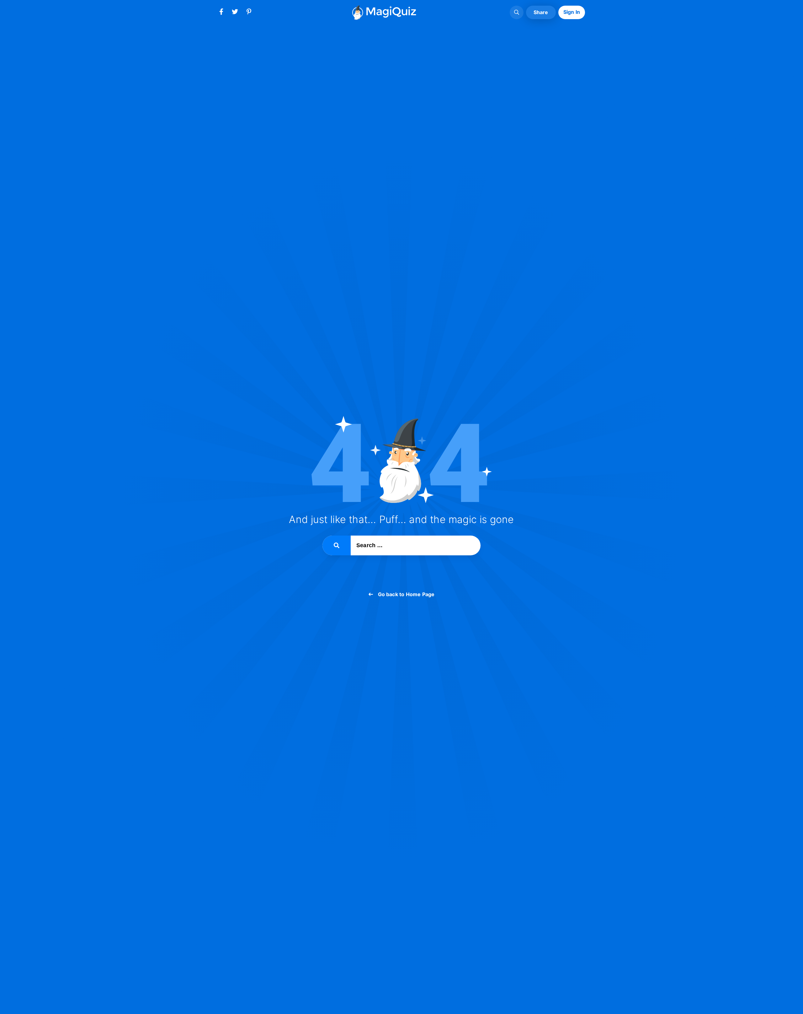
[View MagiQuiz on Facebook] (221, 13)
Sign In (571, 12)
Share (541, 12)
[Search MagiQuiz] (517, 12)
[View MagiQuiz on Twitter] (235, 13)
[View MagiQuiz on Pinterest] (249, 13)
